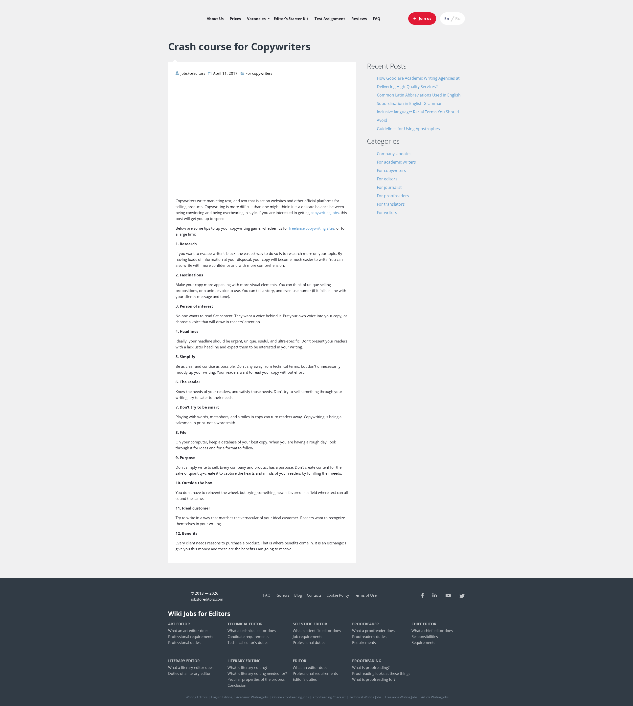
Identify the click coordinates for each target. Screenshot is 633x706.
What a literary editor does (190, 667)
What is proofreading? (370, 667)
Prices (235, 18)
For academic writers (396, 162)
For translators (391, 204)
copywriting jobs (325, 212)
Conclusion (236, 685)
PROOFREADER (365, 624)
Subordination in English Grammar (409, 103)
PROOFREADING (366, 661)
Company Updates (394, 153)
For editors (387, 179)
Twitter (462, 595)
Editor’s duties (305, 679)
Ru (458, 18)
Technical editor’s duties (247, 642)
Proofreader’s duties (369, 636)
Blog (298, 595)
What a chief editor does (432, 630)
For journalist (389, 187)
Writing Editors (196, 697)
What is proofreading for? (373, 679)
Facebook (422, 595)
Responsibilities (424, 636)
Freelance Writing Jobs (401, 697)
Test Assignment (330, 18)
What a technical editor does (251, 630)
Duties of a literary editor (189, 673)
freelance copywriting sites (311, 228)
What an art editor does (188, 630)
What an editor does (310, 667)
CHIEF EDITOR (423, 624)
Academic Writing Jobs (252, 697)
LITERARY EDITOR (184, 661)
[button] (422, 18)
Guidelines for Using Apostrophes (408, 128)
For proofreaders (393, 195)
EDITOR (299, 661)
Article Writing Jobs (435, 697)
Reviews (359, 18)
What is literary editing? (247, 667)
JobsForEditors (184, 24)
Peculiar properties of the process (256, 679)
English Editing (221, 697)
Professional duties (184, 642)
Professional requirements (190, 636)
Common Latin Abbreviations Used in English (419, 95)
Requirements (364, 642)
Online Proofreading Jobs (290, 697)
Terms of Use (365, 595)
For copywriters (259, 73)
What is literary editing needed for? (257, 673)
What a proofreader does (373, 630)
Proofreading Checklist (329, 697)
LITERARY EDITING (244, 661)
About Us (215, 18)
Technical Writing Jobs (365, 697)
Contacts (314, 595)
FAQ (376, 18)
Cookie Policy (337, 595)
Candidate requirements (248, 636)
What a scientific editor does (317, 630)
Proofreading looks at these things (381, 673)
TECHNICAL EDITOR (245, 624)
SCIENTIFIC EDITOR (310, 624)
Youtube (448, 595)
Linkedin (434, 595)
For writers (387, 212)
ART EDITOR (179, 624)
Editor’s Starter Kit (291, 18)
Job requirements (307, 636)
